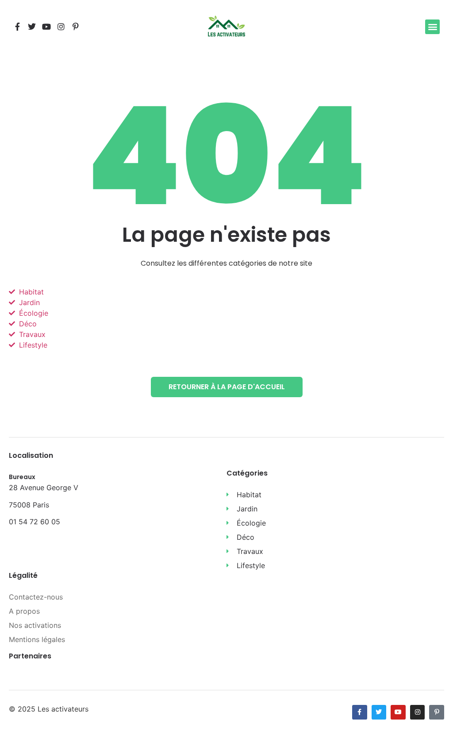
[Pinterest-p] (76, 27)
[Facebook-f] (17, 27)
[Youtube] (46, 27)
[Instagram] (61, 27)
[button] (432, 26)
